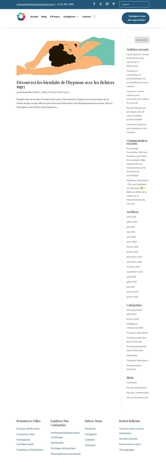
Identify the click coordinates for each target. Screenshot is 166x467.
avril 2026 (131, 236)
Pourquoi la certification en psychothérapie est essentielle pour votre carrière (137, 78)
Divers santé (133, 318)
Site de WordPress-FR (137, 397)
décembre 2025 (134, 256)
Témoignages (126, 449)
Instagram (91, 434)
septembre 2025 (135, 271)
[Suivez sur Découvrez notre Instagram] (107, 3)
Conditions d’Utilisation (30, 449)
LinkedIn (90, 439)
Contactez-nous (26, 434)
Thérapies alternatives (58, 92)
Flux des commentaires (138, 392)
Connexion (132, 382)
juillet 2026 (132, 221)
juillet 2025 (132, 281)
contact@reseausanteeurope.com (35, 4)
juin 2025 (131, 286)
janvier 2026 (132, 251)
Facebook (90, 428)
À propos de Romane (28, 428)
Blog (44, 16)
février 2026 (132, 246)
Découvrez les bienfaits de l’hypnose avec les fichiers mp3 (65, 84)
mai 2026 (131, 231)
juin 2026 (131, 226)
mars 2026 (131, 241)
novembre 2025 (134, 261)
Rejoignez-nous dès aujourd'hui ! (137, 18)
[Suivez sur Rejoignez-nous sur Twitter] (100, 3)
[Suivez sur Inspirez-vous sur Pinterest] (113, 3)
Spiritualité (132, 355)
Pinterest (90, 445)
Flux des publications (137, 387)
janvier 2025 (132, 296)
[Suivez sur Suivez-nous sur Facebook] (94, 3)
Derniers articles (128, 438)
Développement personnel (66, 453)
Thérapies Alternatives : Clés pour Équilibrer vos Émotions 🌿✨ (138, 184)
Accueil (34, 16)
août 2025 (131, 276)
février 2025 (132, 291)
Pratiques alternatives (137, 332)
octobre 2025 (133, 266)
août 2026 (131, 216)
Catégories (69, 16)
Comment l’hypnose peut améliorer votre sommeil (137, 128)
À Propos (55, 16)
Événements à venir (130, 444)
